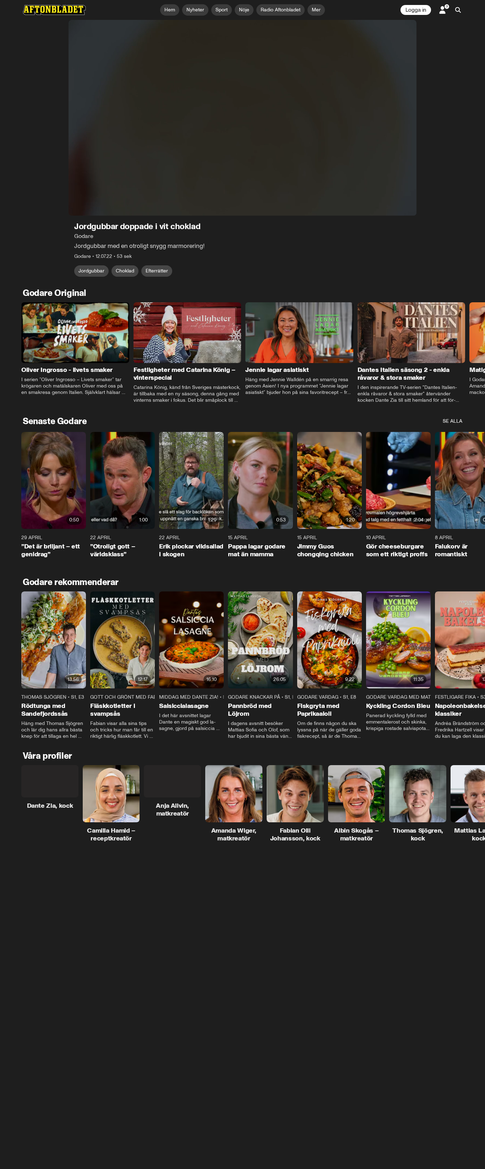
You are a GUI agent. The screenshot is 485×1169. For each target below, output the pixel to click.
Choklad (125, 271)
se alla (452, 421)
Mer (316, 10)
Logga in (415, 10)
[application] (242, 118)
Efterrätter (157, 271)
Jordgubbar (91, 271)
